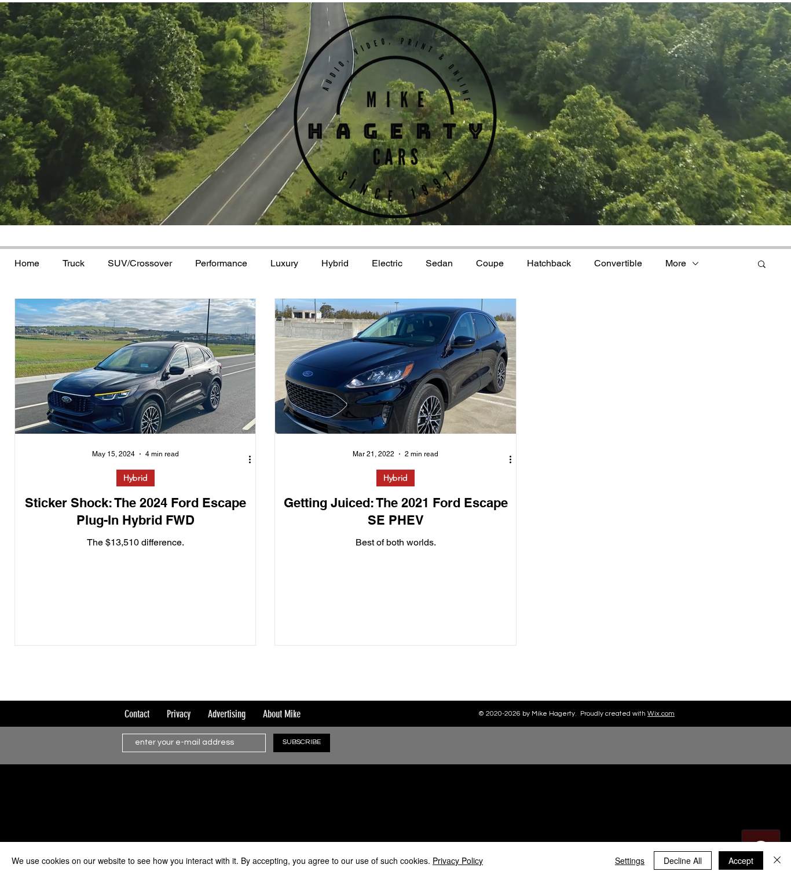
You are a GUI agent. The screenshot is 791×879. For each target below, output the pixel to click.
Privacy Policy (458, 860)
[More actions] (254, 460)
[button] (761, 265)
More (675, 263)
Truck (74, 263)
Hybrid (335, 263)
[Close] (777, 860)
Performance (221, 263)
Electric (387, 263)
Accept (740, 860)
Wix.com (661, 713)
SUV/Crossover (140, 263)
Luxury (284, 263)
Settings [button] (629, 860)
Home (26, 263)
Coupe (490, 263)
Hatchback (549, 263)
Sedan (439, 263)
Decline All (683, 860)
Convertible (618, 263)
